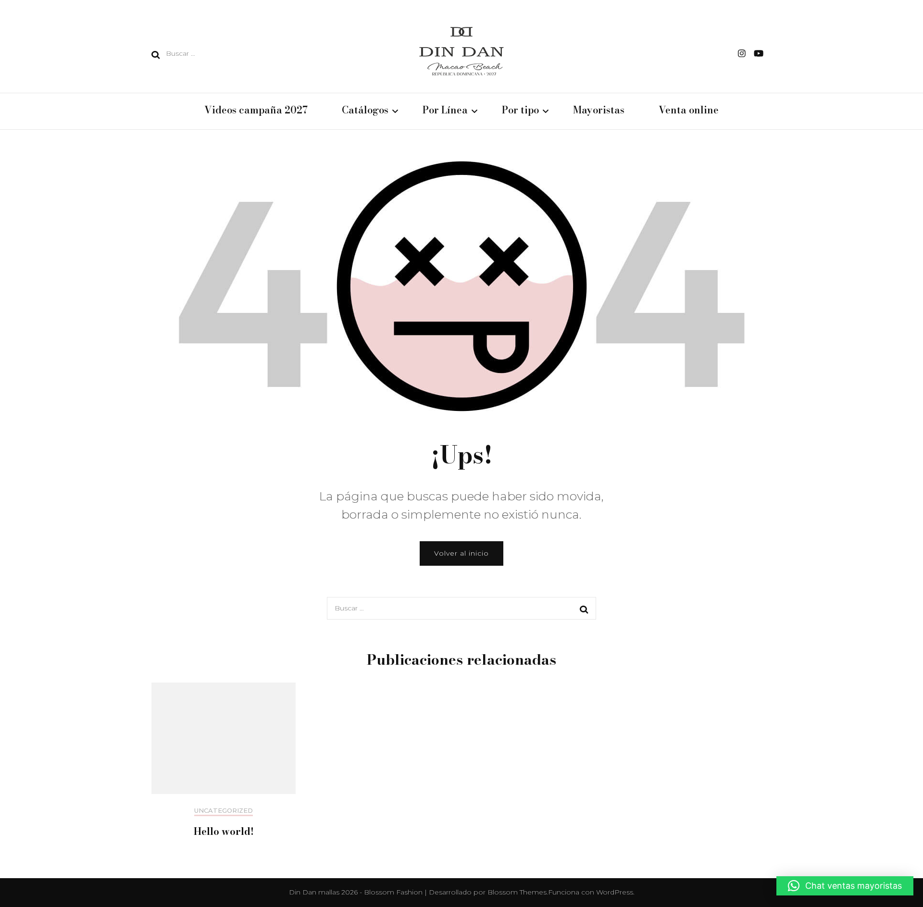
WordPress (614, 892)
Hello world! (224, 831)
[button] (844, 885)
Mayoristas (598, 110)
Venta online (689, 110)
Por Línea (445, 110)
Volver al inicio (461, 553)
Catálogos (365, 110)
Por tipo (520, 110)
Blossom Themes (517, 892)
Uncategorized (223, 810)
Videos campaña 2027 (256, 110)
